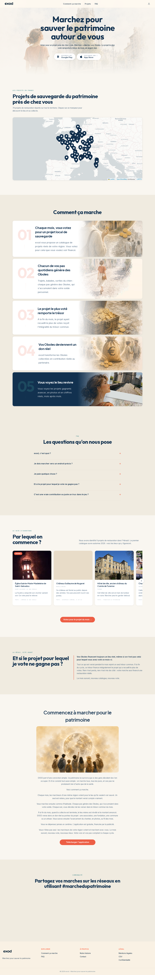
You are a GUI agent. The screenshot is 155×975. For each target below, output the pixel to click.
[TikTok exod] (74, 925)
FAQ (96, 4)
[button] (75, 135)
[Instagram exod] (66, 925)
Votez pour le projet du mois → (77, 619)
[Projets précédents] (13, 580)
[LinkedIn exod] (89, 925)
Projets (88, 4)
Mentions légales (125, 953)
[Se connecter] (149, 4)
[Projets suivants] (141, 580)
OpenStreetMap (122, 179)
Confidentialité (124, 960)
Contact (83, 957)
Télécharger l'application (77, 842)
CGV (120, 957)
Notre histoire (85, 953)
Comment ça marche (72, 4)
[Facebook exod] (81, 925)
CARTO (139, 179)
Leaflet (112, 179)
